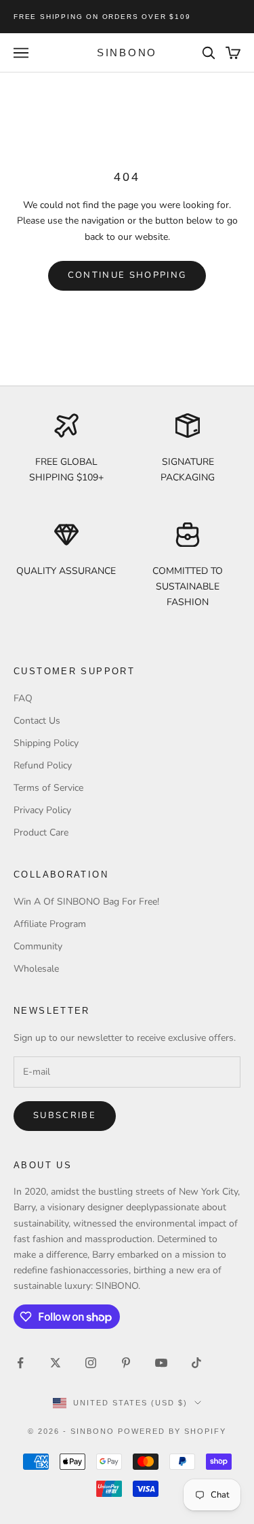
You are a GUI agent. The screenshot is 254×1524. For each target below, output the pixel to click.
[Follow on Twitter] (55, 1362)
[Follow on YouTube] (161, 1362)
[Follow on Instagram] (91, 1362)
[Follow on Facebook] (20, 1362)
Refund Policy (43, 765)
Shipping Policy (46, 743)
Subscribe (64, 1115)
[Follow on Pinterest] (126, 1362)
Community (38, 946)
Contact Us (37, 720)
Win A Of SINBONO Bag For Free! (86, 901)
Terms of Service (48, 787)
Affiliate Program (50, 924)
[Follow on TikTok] (196, 1362)
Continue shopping (127, 275)
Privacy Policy (42, 810)
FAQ (23, 698)
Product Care (41, 832)
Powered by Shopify (172, 1431)
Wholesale (36, 968)
